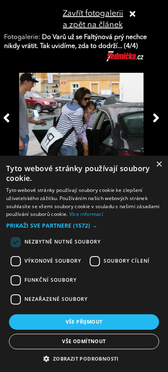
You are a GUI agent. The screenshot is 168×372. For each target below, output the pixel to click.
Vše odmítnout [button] (84, 341)
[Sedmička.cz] (135, 60)
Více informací (86, 214)
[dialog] (84, 264)
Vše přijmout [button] (84, 321)
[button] (84, 226)
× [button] (159, 164)
